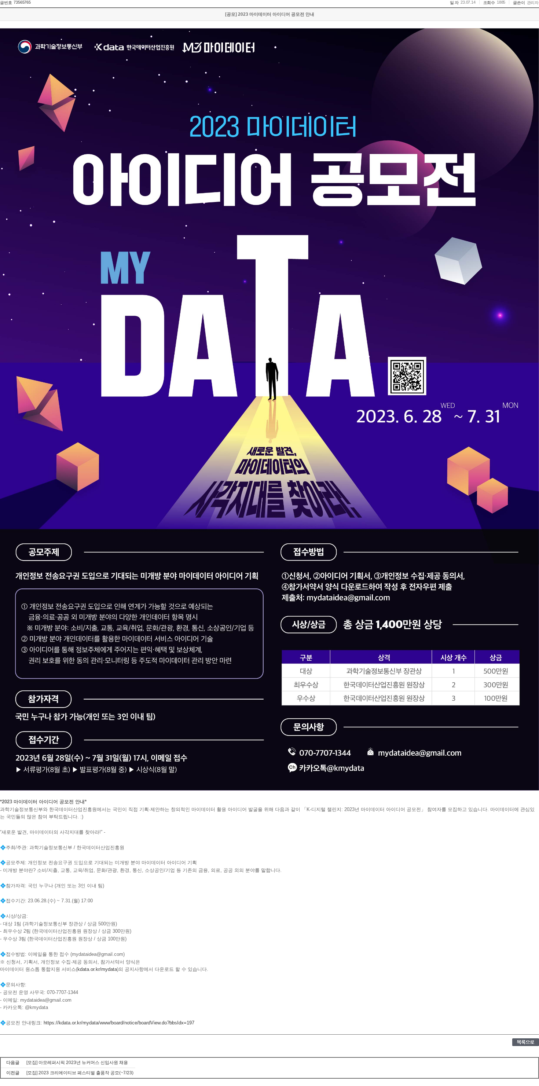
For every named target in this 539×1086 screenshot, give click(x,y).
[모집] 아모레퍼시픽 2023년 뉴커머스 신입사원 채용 (77, 1062)
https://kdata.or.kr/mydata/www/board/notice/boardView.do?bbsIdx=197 (119, 1023)
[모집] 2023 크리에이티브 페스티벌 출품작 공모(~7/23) (79, 1072)
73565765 (22, 2)
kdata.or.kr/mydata (97, 969)
